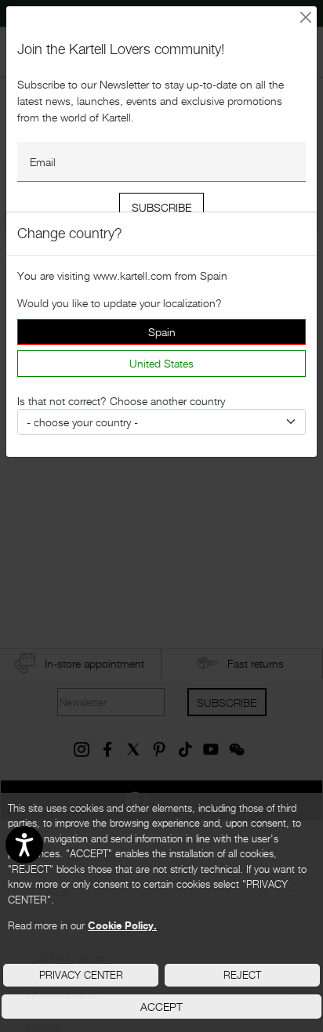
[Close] (306, 17)
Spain (162, 332)
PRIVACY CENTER (81, 975)
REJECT (242, 975)
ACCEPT (161, 1006)
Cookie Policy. (122, 925)
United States (161, 363)
